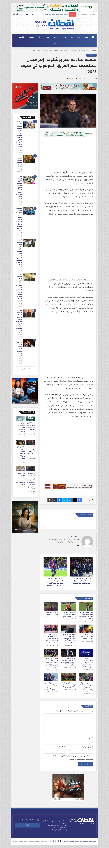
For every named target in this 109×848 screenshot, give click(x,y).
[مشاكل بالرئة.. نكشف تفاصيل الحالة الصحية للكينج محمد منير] (29, 343)
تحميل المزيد (25, 369)
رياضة (79, 37)
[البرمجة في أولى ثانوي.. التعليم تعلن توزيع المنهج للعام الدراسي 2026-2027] (29, 180)
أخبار (86, 37)
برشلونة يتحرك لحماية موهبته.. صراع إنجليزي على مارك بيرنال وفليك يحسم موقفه (52, 639)
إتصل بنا (15, 841)
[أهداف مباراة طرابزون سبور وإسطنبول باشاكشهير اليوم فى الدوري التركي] (86, 606)
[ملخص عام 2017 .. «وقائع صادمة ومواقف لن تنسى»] (20, 442)
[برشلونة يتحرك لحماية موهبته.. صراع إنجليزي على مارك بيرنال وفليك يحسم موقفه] (51, 629)
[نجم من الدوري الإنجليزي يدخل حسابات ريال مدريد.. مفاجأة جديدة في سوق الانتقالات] (86, 653)
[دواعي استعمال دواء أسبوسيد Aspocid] (20, 418)
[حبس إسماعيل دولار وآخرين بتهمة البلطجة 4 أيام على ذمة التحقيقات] (29, 313)
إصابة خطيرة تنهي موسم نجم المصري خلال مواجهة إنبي (30, 427)
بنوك (56, 37)
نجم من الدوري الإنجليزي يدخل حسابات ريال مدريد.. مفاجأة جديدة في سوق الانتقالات (86, 663)
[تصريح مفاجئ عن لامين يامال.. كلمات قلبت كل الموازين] (86, 629)
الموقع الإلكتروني (61, 747)
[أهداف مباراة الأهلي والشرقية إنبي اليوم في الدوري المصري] (68, 606)
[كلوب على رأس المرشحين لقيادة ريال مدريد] (30, 442)
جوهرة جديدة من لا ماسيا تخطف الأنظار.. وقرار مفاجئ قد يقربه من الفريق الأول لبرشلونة (51, 663)
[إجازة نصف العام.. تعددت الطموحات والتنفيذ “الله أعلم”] (20, 468)
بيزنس (64, 37)
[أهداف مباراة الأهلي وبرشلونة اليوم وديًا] (51, 606)
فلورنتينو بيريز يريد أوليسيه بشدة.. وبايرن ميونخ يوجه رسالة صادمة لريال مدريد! (69, 639)
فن (72, 37)
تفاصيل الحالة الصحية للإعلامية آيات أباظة (56, 14)
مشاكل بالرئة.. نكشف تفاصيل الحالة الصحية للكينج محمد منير (19, 349)
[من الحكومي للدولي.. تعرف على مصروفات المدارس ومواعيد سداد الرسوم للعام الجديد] (29, 277)
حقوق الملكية (23, 841)
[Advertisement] (68, 155)
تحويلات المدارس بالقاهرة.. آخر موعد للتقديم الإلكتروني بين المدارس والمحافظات (19, 220)
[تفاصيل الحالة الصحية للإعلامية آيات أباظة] (29, 159)
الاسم (91, 738)
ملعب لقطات (85, 50)
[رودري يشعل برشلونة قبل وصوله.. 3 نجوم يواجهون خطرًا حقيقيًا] (68, 653)
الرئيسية (92, 50)
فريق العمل (44, 841)
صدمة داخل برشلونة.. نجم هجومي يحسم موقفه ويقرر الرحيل (68, 685)
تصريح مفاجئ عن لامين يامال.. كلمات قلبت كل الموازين (86, 637)
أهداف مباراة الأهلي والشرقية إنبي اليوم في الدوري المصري (69, 614)
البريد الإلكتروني (87, 747)
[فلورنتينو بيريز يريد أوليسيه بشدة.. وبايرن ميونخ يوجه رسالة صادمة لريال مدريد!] (68, 629)
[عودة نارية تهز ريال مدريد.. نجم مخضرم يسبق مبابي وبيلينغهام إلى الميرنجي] (86, 677)
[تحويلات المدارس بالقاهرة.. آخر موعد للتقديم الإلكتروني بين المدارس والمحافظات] (29, 211)
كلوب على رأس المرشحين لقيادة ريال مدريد (31, 451)
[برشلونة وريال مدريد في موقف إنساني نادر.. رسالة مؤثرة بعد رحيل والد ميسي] (51, 677)
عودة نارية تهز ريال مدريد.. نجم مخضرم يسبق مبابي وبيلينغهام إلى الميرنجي (86, 687)
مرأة (40, 37)
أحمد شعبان (91, 79)
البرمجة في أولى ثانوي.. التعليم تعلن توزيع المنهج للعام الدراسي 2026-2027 (19, 188)
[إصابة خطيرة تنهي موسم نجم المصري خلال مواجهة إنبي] (30, 418)
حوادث (48, 37)
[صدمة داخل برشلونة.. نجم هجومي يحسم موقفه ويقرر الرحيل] (68, 677)
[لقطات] (54, 24)
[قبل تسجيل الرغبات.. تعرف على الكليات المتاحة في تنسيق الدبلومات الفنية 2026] (29, 243)
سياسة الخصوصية (34, 841)
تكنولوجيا (31, 37)
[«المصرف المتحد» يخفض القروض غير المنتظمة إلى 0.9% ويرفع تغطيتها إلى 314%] (30, 468)
